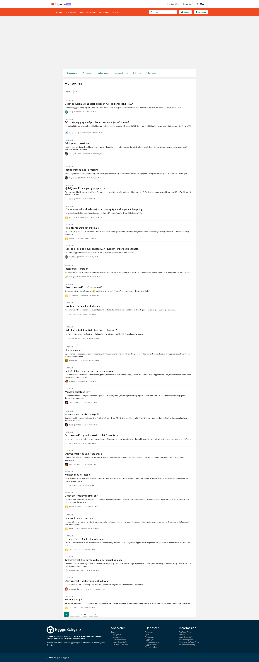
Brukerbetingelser (186, 640)
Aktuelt (59, 12)
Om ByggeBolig (185, 632)
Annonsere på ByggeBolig (189, 642)
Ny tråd (68, 92)
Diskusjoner (72, 73)
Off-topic (137, 73)
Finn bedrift (91, 12)
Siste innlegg (70, 12)
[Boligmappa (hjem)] (61, 4)
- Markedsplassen (118, 640)
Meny (203, 4)
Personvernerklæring (187, 645)
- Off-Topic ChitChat (119, 645)
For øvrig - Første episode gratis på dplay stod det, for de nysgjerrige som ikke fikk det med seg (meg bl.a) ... (104, 334)
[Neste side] (96, 614)
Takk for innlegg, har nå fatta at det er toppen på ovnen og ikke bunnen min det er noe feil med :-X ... (101, 253)
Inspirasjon (116, 12)
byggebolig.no (74, 643)
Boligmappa (149, 632)
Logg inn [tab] (186, 12)
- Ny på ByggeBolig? (119, 642)
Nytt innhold (104, 12)
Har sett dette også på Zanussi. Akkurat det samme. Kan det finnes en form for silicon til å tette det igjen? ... (104, 213)
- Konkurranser (117, 637)
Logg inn (187, 4)
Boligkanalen (150, 637)
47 (85, 614)
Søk (76, 92)
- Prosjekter (116, 635)
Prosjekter (87, 73)
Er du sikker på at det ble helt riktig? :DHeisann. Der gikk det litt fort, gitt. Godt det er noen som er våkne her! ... (105, 585)
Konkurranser (103, 73)
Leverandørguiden (152, 642)
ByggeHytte (149, 640)
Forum (81, 12)
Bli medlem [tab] (201, 12)
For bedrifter (173, 4)
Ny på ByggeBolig (185, 637)
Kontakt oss (183, 635)
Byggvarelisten (151, 645)
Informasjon (151, 73)
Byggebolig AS (61, 657)
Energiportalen (151, 647)
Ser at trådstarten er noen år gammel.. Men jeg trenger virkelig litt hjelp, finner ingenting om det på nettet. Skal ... (107, 291)
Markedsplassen (121, 73)
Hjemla (147, 635)
